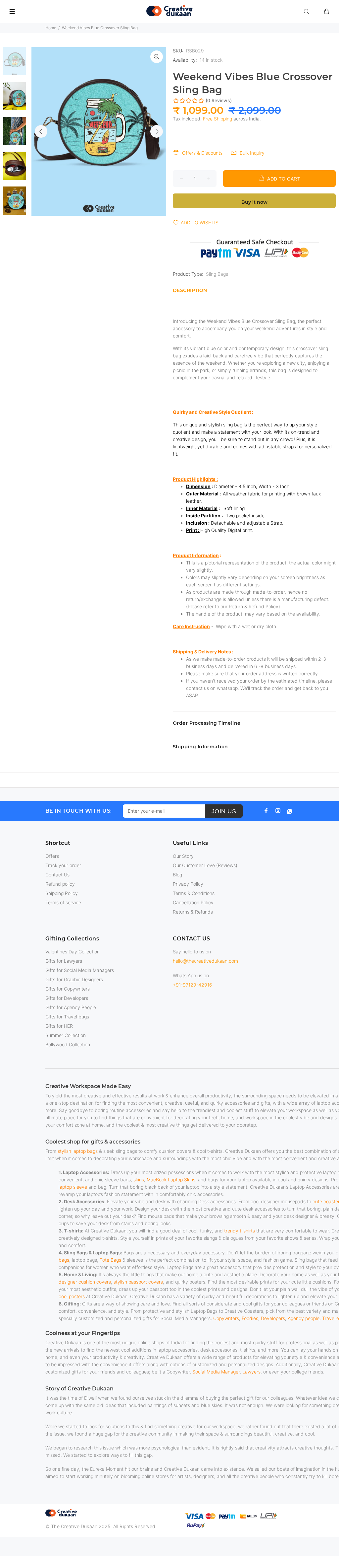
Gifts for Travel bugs (67, 1016)
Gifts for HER (59, 1026)
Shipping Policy (61, 893)
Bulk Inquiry (252, 153)
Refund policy (60, 884)
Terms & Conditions (194, 893)
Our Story (183, 856)
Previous (41, 131)
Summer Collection (65, 1035)
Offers (52, 856)
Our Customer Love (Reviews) (205, 865)
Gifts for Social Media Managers (79, 970)
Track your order (63, 865)
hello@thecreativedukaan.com (205, 961)
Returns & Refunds (193, 912)
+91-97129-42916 (192, 985)
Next (156, 131)
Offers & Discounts (202, 153)
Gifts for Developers (66, 998)
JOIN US (224, 811)
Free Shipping (217, 118)
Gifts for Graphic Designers (74, 979)
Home (50, 27)
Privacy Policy (188, 884)
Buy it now (254, 202)
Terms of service (63, 902)
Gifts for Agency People (70, 1007)
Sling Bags (217, 274)
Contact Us (57, 874)
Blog (177, 874)
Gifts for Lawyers (63, 961)
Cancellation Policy (193, 902)
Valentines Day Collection (72, 951)
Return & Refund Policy (253, 606)
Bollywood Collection (67, 1044)
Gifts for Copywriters (67, 989)
